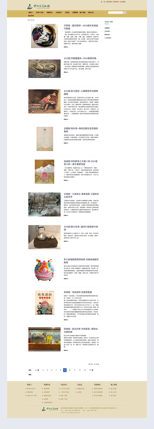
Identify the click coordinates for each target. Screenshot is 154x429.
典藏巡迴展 (47, 395)
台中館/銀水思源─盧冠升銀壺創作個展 (81, 228)
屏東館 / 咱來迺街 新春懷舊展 (78, 292)
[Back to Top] (149, 414)
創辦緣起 (30, 392)
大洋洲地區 (108, 38)
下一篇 (91, 370)
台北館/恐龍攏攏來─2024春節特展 (80, 58)
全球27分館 (40, 12)
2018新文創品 (65, 389)
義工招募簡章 (98, 392)
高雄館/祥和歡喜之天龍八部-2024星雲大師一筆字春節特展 (81, 163)
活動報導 (47, 392)
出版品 (79, 392)
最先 (30, 370)
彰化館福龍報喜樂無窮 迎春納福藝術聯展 (81, 261)
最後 (30, 375)
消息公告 (91, 12)
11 (74, 370)
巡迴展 (46, 399)
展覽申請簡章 (98, 389)
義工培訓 (113, 392)
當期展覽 (47, 389)
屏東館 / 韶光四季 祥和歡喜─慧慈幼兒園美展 (81, 330)
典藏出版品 (80, 389)
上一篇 (37, 370)
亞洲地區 (107, 31)
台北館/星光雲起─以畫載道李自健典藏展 (81, 92)
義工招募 (113, 389)
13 (85, 370)
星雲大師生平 (31, 389)
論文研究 (31, 16)
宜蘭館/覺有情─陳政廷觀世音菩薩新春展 (81, 130)
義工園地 (113, 395)
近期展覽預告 (48, 402)
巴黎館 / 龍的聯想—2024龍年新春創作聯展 (81, 27)
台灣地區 (107, 28)
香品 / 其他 (64, 399)
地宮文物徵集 (98, 395)
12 (79, 370)
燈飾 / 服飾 (64, 395)
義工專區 (82, 12)
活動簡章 (75, 12)
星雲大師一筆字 (32, 395)
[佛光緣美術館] (38, 7)
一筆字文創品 (65, 392)
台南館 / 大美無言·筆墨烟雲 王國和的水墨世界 (81, 195)
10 (69, 370)
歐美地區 (107, 34)
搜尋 (124, 12)
